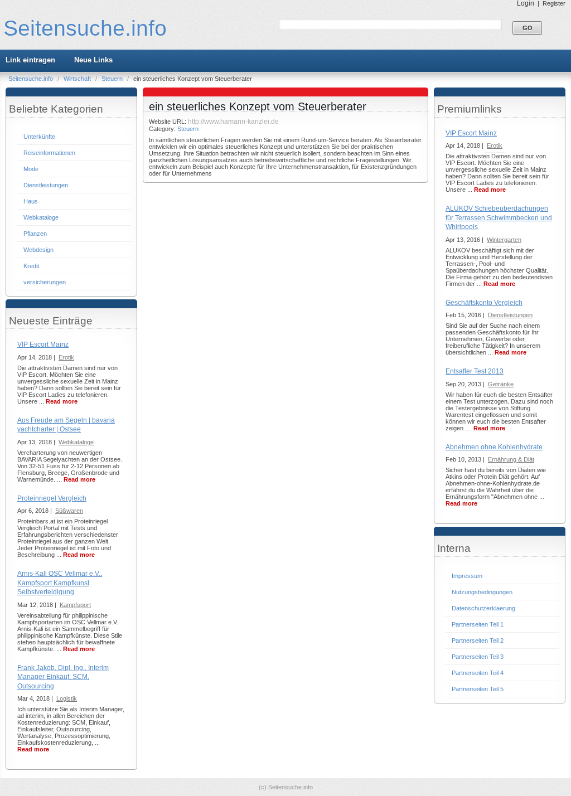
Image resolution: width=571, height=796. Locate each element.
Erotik (66, 357)
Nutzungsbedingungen (482, 592)
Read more (62, 401)
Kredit (31, 266)
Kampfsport (75, 604)
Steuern (112, 78)
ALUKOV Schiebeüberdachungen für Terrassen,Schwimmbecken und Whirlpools (499, 218)
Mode (30, 169)
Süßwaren (69, 510)
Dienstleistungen (45, 185)
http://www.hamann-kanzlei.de (233, 121)
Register (554, 3)
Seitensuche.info (85, 28)
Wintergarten (504, 239)
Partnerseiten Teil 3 (478, 656)
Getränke (501, 384)
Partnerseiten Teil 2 (478, 640)
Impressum (467, 575)
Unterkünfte (39, 136)
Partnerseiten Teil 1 (478, 624)
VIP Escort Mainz (43, 344)
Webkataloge (41, 217)
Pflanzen (35, 233)
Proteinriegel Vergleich (51, 498)
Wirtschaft (78, 78)
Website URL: (168, 121)
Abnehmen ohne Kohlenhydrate (494, 447)
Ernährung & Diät (511, 459)
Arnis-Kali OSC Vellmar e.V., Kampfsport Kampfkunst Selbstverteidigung (59, 583)
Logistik (66, 698)
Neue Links (93, 60)
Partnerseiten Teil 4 (478, 672)
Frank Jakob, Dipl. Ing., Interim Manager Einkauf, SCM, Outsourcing (63, 677)
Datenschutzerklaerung (483, 608)
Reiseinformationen (49, 152)
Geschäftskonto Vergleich (484, 303)
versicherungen (44, 282)
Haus (30, 201)
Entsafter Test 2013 (475, 371)
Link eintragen (30, 60)
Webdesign (38, 249)
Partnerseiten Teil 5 (478, 689)
